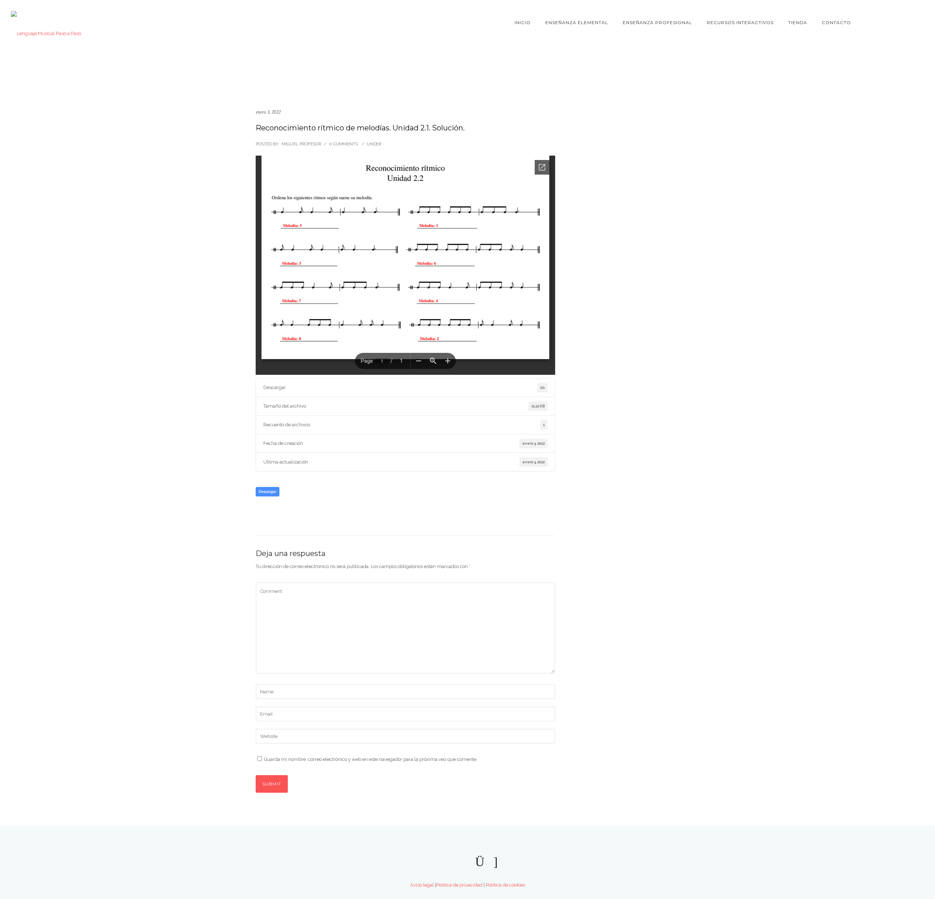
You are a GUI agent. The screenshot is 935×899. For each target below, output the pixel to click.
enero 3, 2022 (268, 111)
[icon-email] (495, 862)
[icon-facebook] (879, 23)
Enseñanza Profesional (657, 22)
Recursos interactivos (740, 22)
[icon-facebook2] (463, 862)
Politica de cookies (505, 885)
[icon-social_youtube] (444, 862)
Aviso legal (422, 885)
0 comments (343, 143)
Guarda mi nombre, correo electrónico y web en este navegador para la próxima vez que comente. (370, 759)
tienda (797, 22)
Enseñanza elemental (576, 22)
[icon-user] (919, 23)
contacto (836, 22)
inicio (523, 22)
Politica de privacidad (459, 885)
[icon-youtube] (891, 23)
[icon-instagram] (905, 23)
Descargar (267, 492)
